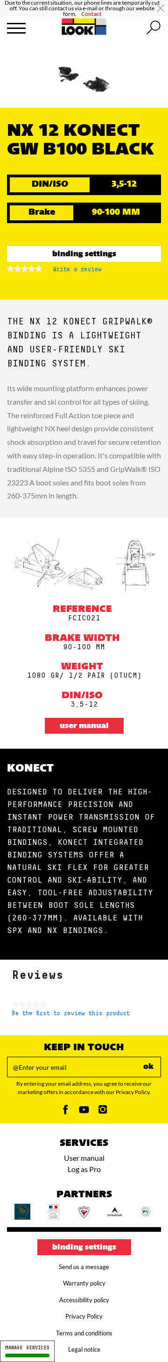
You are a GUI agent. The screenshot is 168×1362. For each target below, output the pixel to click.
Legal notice (84, 1349)
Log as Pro (84, 1169)
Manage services (27, 1347)
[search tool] (153, 28)
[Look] (84, 33)
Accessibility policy (84, 1300)
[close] (160, 8)
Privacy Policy (84, 1316)
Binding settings (84, 254)
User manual (84, 726)
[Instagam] (102, 1112)
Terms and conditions (84, 1333)
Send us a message (84, 1267)
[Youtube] (84, 1112)
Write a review (77, 272)
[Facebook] (65, 1112)
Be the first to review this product (71, 1014)
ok (148, 1067)
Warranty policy (84, 1283)
